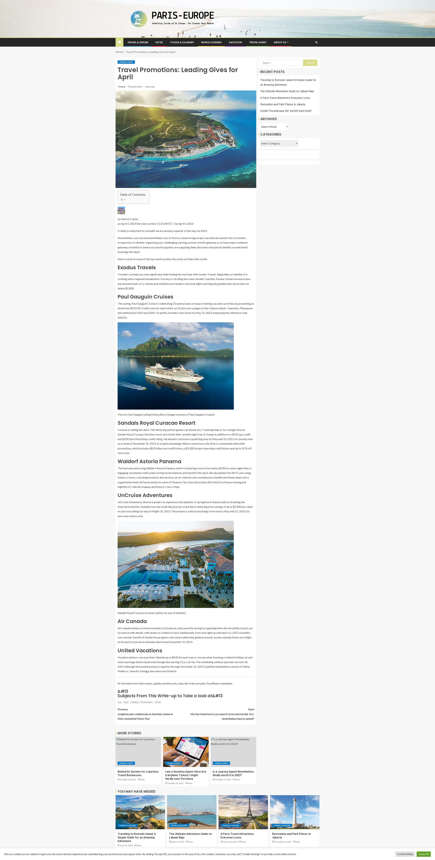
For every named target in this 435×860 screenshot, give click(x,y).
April (126, 702)
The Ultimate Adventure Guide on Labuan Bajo (287, 91)
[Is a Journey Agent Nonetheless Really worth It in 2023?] (233, 752)
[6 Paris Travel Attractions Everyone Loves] (243, 812)
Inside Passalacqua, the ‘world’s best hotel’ (286, 110)
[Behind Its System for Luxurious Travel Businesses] (138, 752)
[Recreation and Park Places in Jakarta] (294, 812)
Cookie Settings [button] (405, 854)
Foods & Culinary (182, 42)
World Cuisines (211, 42)
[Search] (316, 42)
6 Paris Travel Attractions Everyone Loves (285, 98)
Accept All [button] (424, 854)
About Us (280, 42)
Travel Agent (258, 42)
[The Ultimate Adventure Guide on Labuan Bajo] (191, 812)
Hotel (159, 42)
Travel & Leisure (137, 42)
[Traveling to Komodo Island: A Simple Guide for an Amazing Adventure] (140, 812)
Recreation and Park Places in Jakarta (282, 104)
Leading (134, 702)
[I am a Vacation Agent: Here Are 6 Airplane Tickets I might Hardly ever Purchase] (186, 752)
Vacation (235, 42)
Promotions (146, 702)
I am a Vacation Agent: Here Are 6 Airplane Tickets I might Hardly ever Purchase (185, 775)
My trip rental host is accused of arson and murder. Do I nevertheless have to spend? (222, 714)
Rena (122, 86)
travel (158, 702)
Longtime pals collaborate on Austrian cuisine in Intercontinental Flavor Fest (145, 714)
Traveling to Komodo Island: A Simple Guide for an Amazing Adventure (137, 837)
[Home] (119, 42)
